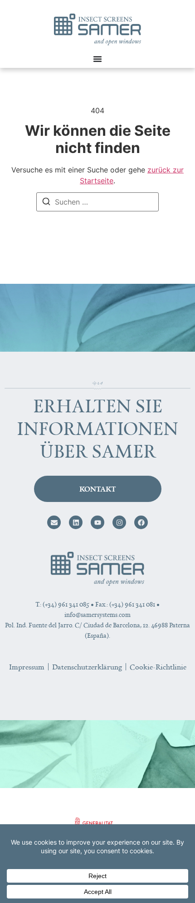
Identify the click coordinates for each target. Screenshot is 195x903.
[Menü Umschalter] (97, 58)
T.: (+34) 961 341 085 (62, 604)
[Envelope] (54, 522)
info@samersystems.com (97, 614)
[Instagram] (119, 522)
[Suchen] (46, 202)
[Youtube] (97, 522)
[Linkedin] (76, 522)
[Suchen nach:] (97, 201)
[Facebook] (141, 522)
